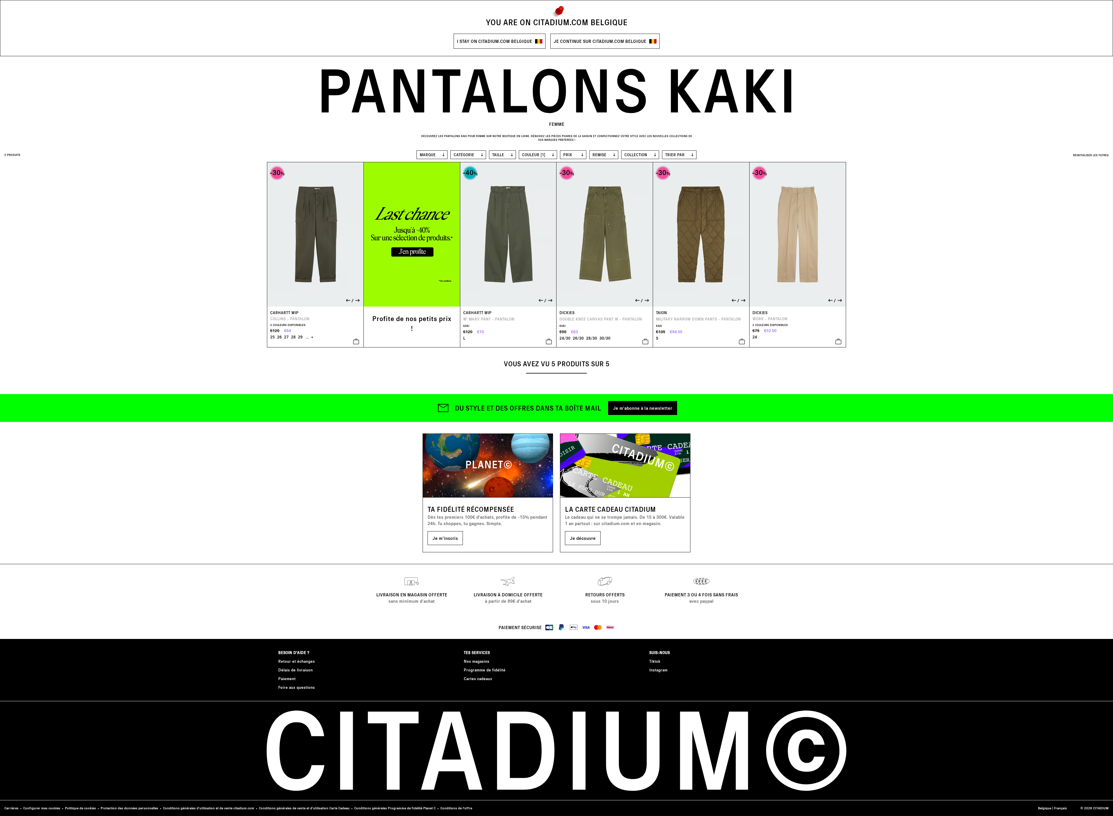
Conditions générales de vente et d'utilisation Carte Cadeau (304, 808)
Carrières (11, 808)
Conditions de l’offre (456, 808)
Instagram (658, 669)
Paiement (287, 678)
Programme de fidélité (484, 669)
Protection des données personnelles (129, 808)
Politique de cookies (80, 808)
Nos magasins (476, 661)
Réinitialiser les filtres (1091, 155)
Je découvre (583, 538)
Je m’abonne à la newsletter (642, 408)
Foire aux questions (296, 687)
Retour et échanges (296, 661)
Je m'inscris (445, 538)
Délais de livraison (295, 669)
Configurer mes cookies (41, 808)
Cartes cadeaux (478, 678)
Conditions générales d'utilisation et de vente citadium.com (208, 808)
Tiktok (654, 661)
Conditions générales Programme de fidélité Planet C (395, 808)
